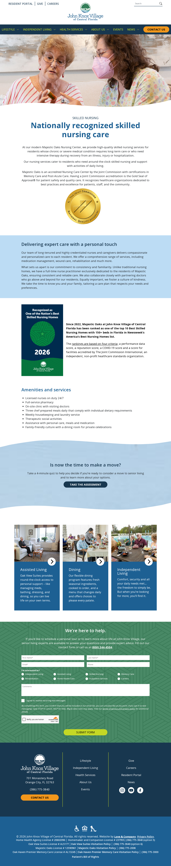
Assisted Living (64, 674)
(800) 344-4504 (102, 647)
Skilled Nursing (96, 674)
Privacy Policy (145, 836)
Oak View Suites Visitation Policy (91, 844)
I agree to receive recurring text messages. (46, 700)
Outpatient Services (98, 678)
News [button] (131, 29)
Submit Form (85, 732)
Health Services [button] (71, 29)
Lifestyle (85, 760)
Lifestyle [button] (8, 29)
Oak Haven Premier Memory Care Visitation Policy (108, 852)
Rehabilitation (31, 678)
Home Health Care (65, 678)
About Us (85, 782)
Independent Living (34, 674)
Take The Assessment (85, 484)
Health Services (85, 775)
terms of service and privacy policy (119, 708)
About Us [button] (98, 29)
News (131, 782)
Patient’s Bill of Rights (85, 856)
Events (85, 789)
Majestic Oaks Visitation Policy (97, 848)
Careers (125, 678)
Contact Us (40, 797)
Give (131, 760)
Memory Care (127, 674)
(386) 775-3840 (40, 789)
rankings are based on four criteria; (95, 344)
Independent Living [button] (37, 29)
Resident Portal (131, 775)
